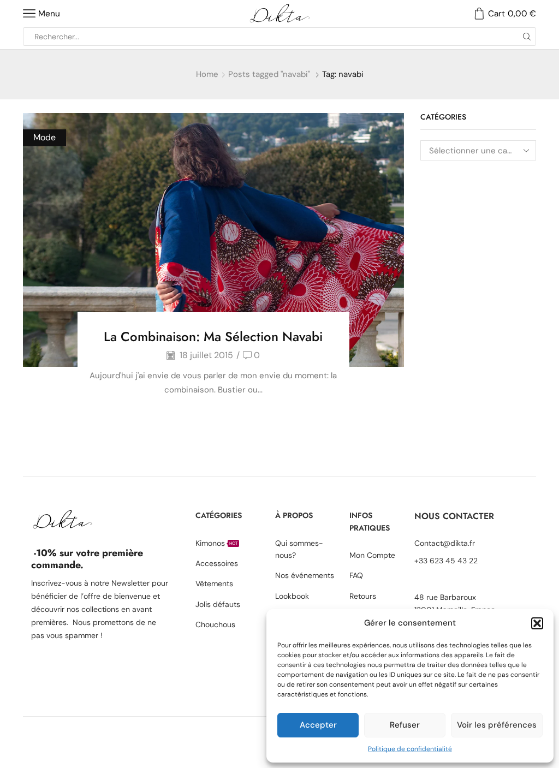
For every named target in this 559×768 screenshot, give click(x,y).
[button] (537, 623)
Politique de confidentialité (410, 749)
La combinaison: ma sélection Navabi (213, 336)
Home (207, 74)
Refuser (405, 724)
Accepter (318, 724)
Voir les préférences (497, 724)
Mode (44, 137)
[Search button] (527, 36)
